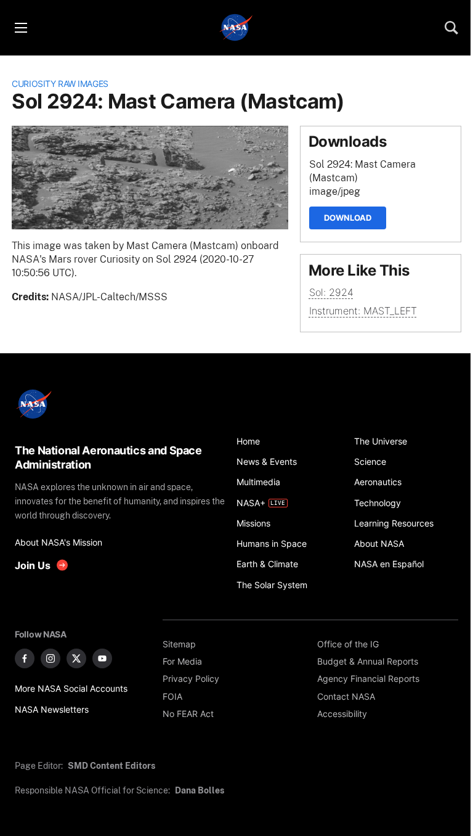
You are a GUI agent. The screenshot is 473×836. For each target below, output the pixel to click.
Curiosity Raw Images (60, 83)
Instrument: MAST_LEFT (363, 311)
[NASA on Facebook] (24, 658)
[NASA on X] (76, 658)
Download (347, 218)
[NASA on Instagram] (50, 658)
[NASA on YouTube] (102, 658)
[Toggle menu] (20, 27)
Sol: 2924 (331, 292)
